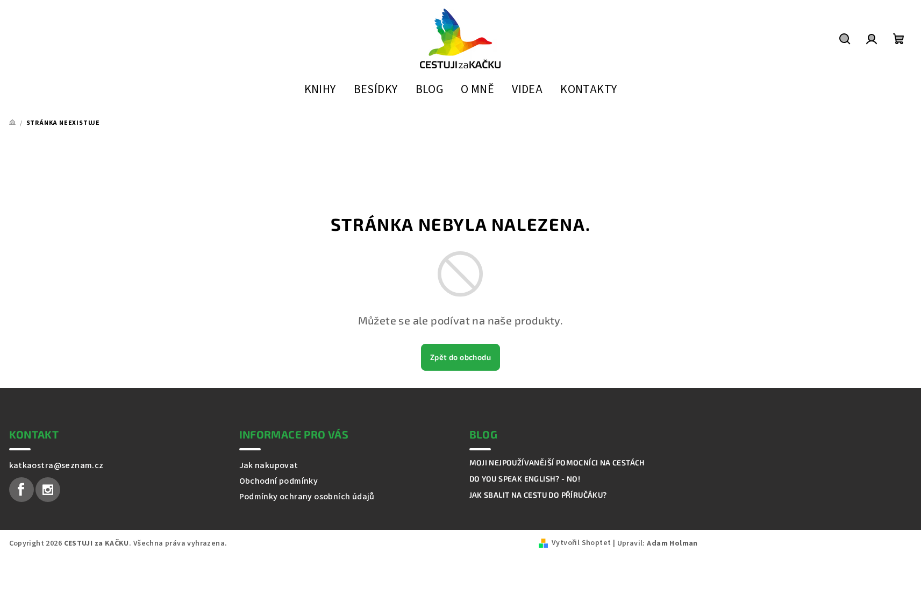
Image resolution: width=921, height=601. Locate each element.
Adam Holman (672, 543)
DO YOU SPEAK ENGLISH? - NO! (525, 479)
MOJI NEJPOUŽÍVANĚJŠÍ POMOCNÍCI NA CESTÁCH (557, 462)
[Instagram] (47, 489)
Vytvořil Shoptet (581, 543)
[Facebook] (21, 489)
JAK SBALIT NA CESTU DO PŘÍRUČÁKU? (538, 495)
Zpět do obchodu (460, 357)
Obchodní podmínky (278, 481)
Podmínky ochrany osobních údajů (307, 497)
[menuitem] (320, 90)
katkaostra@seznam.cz (56, 465)
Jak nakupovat (268, 465)
